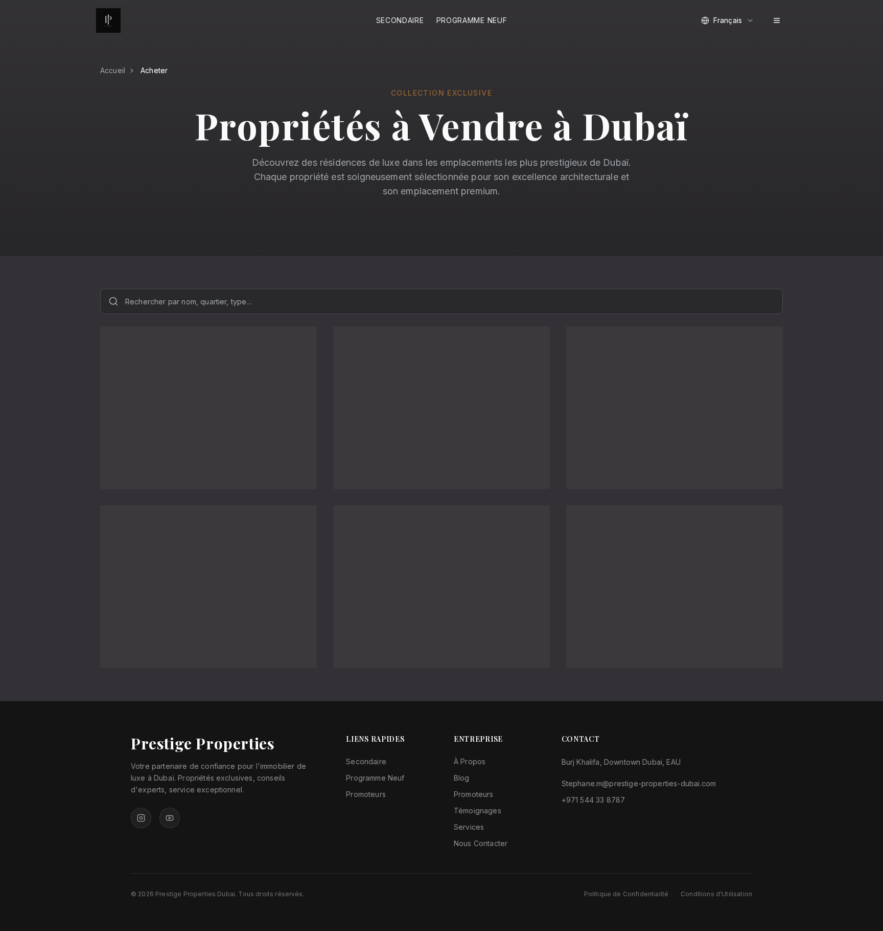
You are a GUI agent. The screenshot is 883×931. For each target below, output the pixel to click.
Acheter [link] (154, 70)
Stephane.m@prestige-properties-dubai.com (639, 783)
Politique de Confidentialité (626, 894)
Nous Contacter (480, 843)
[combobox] (727, 20)
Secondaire (400, 20)
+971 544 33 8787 (593, 799)
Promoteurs (366, 794)
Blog (462, 777)
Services (469, 827)
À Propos (469, 761)
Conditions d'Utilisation (716, 894)
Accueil (112, 70)
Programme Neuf (471, 20)
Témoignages (477, 810)
